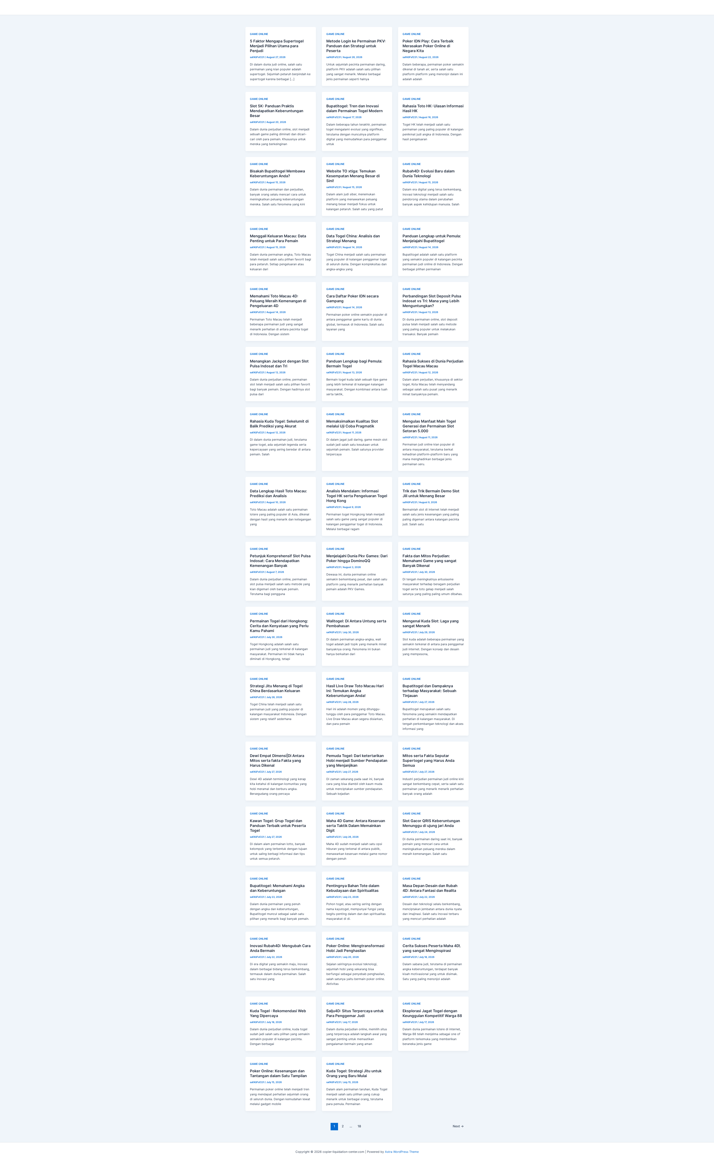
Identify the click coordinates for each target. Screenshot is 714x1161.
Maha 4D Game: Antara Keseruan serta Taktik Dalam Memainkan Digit (355, 826)
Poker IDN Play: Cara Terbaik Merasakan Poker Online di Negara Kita (428, 46)
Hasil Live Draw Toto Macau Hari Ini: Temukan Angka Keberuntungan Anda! (355, 691)
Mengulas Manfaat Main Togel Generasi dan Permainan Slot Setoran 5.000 (429, 426)
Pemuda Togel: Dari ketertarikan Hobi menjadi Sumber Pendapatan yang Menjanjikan (356, 760)
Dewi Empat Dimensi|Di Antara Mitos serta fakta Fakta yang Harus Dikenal (277, 760)
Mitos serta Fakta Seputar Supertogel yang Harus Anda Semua (428, 760)
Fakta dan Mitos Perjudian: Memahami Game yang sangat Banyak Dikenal (429, 561)
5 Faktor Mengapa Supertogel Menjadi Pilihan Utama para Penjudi (277, 46)
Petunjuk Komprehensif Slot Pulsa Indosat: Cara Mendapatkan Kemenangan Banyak (280, 561)
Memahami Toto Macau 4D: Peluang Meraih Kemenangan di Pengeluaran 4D (278, 301)
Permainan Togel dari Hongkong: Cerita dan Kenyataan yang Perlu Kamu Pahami (279, 626)
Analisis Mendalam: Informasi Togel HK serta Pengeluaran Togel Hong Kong (356, 496)
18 (359, 1126)
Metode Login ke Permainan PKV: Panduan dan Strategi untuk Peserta (356, 46)
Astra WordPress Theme (402, 1152)
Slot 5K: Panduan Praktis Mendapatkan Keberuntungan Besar (276, 111)
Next (458, 1126)
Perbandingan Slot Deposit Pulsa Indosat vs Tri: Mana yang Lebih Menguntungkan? (432, 301)
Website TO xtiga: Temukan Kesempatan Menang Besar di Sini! (353, 176)
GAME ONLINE (259, 34)
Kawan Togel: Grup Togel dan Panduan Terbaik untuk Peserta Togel (278, 826)
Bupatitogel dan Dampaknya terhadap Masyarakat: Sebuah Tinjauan (429, 691)
